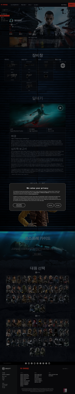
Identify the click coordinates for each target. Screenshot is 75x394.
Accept (58, 205)
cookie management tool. (33, 193)
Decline (50, 205)
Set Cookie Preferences (19, 205)
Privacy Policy (36, 192)
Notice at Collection (45, 192)
